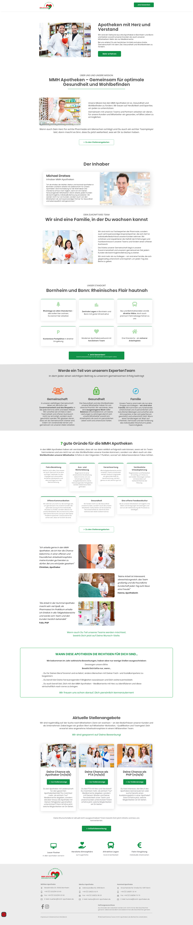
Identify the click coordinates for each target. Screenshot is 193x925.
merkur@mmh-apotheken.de (99, 899)
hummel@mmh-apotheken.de (138, 899)
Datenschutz (54, 917)
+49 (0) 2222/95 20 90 (52, 891)
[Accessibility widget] (3, 914)
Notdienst (63, 917)
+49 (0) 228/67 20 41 (128, 891)
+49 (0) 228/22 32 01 (90, 891)
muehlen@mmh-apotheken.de (61, 899)
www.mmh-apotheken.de (121, 917)
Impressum (45, 917)
